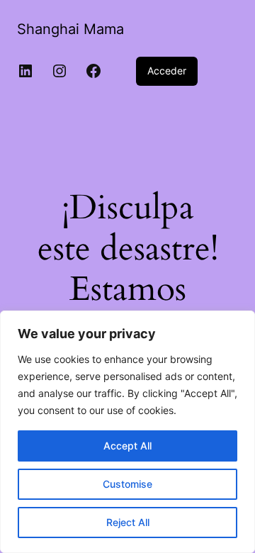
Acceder (166, 71)
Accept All (127, 446)
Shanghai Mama (70, 29)
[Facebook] (93, 70)
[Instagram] (59, 70)
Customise (127, 484)
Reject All (127, 522)
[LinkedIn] (25, 70)
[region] (127, 432)
